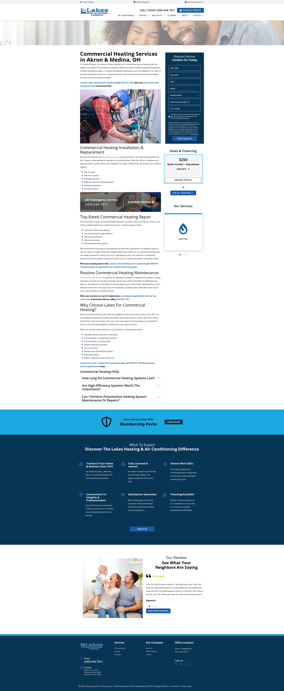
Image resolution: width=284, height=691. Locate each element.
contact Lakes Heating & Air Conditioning (128, 263)
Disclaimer (175, 686)
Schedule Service (192, 10)
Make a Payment (151, 651)
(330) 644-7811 (165, 10)
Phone (173, 88)
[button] (180, 187)
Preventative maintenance (91, 277)
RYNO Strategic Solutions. (158, 686)
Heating (117, 651)
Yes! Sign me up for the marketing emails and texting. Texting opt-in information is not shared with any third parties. (185, 116)
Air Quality (117, 654)
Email (172, 82)
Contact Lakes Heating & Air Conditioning (98, 82)
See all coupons (181, 193)
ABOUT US (142, 529)
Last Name (174, 75)
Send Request (184, 138)
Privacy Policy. (194, 134)
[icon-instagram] (190, 664)
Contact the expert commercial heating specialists (103, 363)
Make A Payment (142, 2)
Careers (148, 654)
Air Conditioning (119, 648)
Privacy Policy (186, 686)
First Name (174, 68)
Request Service (183, 180)
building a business (112, 157)
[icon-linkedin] (181, 664)
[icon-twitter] (186, 664)
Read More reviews (158, 610)
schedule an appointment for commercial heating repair (112, 267)
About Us (149, 648)
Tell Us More (175, 109)
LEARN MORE (173, 422)
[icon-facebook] (176, 664)
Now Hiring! (87, 2)
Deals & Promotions (194, 2)
